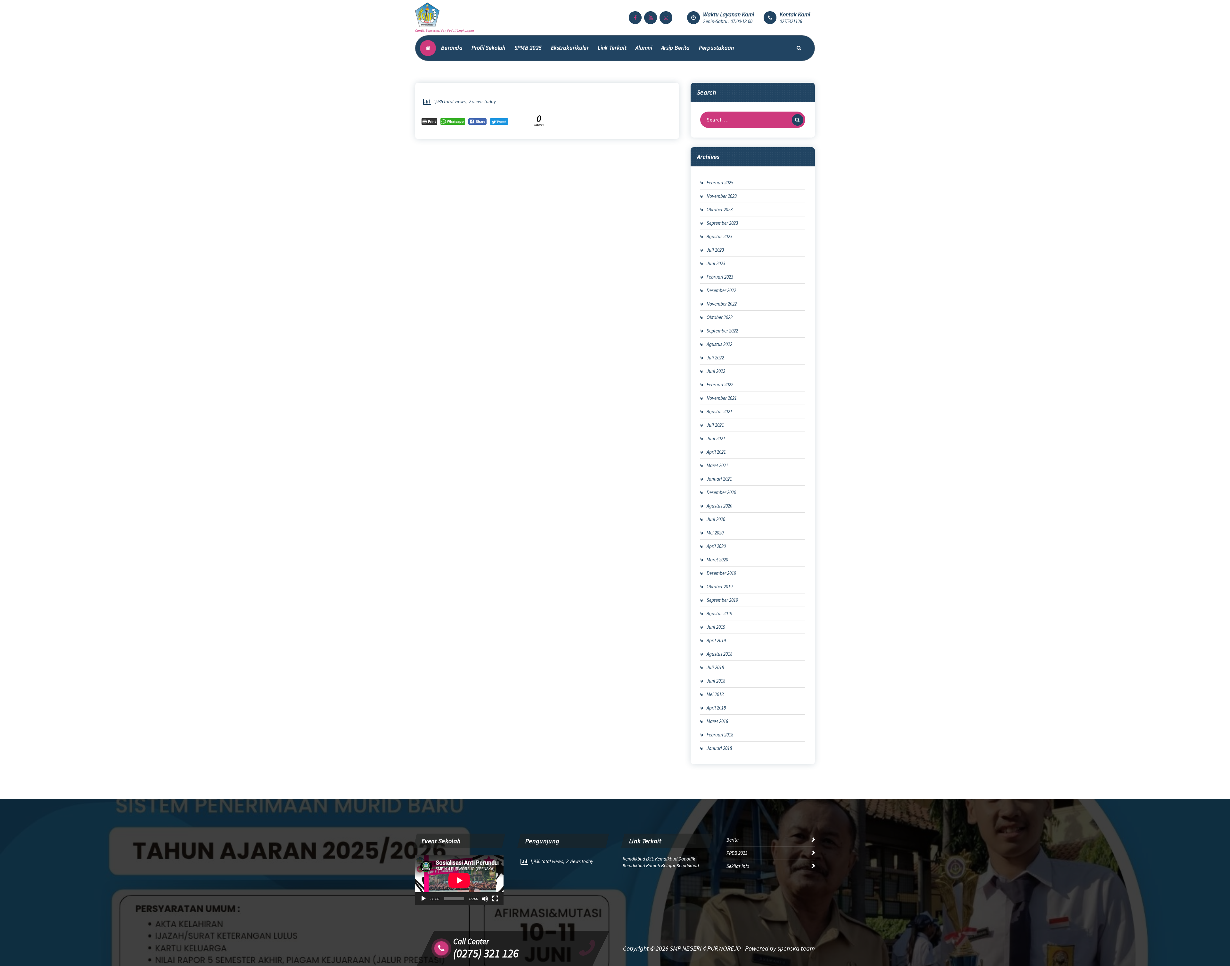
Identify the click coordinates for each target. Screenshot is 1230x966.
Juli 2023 (715, 250)
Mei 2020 (715, 533)
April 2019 (716, 640)
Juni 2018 (716, 681)
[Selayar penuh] (495, 898)
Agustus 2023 (719, 236)
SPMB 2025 (528, 47)
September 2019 (722, 600)
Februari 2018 (720, 735)
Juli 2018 (715, 667)
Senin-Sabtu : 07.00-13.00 (727, 21)
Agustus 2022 (719, 344)
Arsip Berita (675, 47)
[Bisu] (485, 898)
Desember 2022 (721, 290)
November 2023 (722, 196)
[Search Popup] (798, 48)
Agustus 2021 (719, 411)
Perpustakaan (716, 47)
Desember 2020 (721, 492)
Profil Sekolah (488, 47)
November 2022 (722, 304)
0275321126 (791, 21)
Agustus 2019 (719, 613)
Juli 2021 (715, 425)
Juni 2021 (716, 438)
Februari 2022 (720, 385)
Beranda (452, 47)
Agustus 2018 (719, 654)
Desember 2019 (721, 573)
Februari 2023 (720, 277)
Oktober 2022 (720, 317)
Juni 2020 (716, 519)
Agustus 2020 (719, 506)
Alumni (644, 47)
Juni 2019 (716, 627)
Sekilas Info (737, 866)
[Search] (797, 120)
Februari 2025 (720, 183)
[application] (459, 880)
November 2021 (722, 398)
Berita (732, 840)
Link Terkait (612, 47)
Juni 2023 (716, 263)
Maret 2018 (717, 721)
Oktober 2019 (720, 587)
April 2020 (716, 546)
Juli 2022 (715, 358)
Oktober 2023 (720, 209)
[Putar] (423, 898)
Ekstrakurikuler (570, 47)
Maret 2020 (717, 560)
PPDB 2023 (736, 853)
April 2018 (716, 708)
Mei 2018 (715, 694)
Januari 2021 (719, 479)
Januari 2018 (719, 748)
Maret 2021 (717, 465)
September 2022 (722, 331)
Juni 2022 (716, 371)
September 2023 (722, 223)
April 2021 (716, 452)
